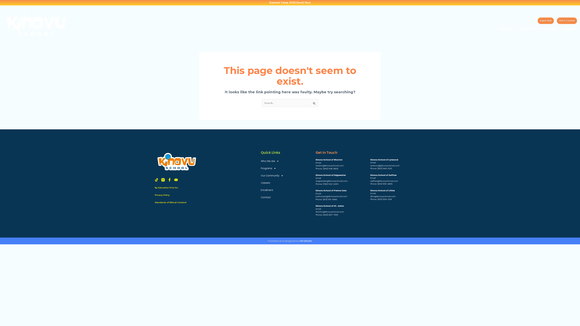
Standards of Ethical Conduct (170, 202)
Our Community (547, 28)
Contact (266, 197)
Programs (526, 28)
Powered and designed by (290, 241)
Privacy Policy (162, 195)
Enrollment (569, 28)
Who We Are (506, 28)
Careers (265, 183)
